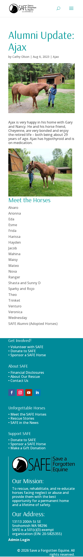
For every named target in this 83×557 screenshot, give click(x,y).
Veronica (15, 312)
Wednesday (17, 317)
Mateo (13, 265)
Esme (12, 225)
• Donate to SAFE (22, 351)
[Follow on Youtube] (28, 392)
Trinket (14, 300)
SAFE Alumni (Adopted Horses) (32, 323)
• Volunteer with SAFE (25, 347)
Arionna (14, 213)
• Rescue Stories (21, 418)
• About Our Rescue (24, 376)
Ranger (14, 277)
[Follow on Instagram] (20, 392)
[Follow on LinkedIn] (37, 392)
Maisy (13, 259)
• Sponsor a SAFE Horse (27, 444)
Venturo (14, 306)
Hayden (14, 242)
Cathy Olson (20, 57)
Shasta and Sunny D (24, 283)
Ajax (56, 57)
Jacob (12, 248)
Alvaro (13, 207)
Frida (12, 230)
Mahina (14, 254)
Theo (12, 294)
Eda (11, 219)
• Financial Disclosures (26, 372)
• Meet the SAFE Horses (27, 414)
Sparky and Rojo (21, 288)
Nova (12, 271)
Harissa (14, 236)
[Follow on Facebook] (11, 392)
